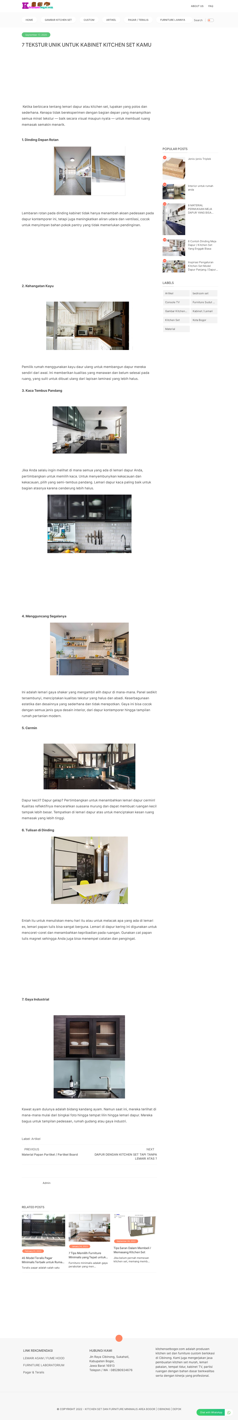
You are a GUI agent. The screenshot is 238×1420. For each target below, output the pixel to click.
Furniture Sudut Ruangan (205, 302)
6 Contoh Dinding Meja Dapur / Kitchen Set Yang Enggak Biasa (202, 245)
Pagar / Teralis (138, 19)
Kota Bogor (199, 320)
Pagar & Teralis (33, 1372)
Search (198, 20)
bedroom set (200, 293)
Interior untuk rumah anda (200, 187)
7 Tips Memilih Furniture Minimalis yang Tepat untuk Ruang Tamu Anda (87, 1255)
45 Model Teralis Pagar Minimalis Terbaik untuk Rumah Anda (43, 1260)
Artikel (111, 19)
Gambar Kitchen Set (58, 19)
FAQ (210, 6)
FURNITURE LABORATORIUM (43, 1365)
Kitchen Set (172, 320)
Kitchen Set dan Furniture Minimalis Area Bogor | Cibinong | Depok (133, 1409)
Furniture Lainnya (172, 19)
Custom (89, 19)
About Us (197, 6)
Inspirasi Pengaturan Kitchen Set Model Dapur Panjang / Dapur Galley (202, 266)
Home (29, 19)
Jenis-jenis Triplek (199, 158)
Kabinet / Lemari (203, 311)
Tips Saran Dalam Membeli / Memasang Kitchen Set (132, 1250)
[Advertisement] (89, 76)
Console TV (172, 302)
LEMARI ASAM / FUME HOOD (43, 1358)
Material (170, 329)
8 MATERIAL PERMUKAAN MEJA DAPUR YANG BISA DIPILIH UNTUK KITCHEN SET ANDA (200, 209)
